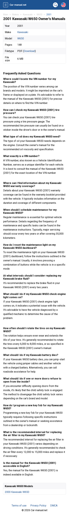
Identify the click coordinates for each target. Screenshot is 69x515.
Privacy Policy (38, 505)
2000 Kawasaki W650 (17, 492)
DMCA (53, 505)
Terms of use (19, 505)
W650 (20, 38)
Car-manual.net (18, 5)
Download (29, 51)
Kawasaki (22, 32)
